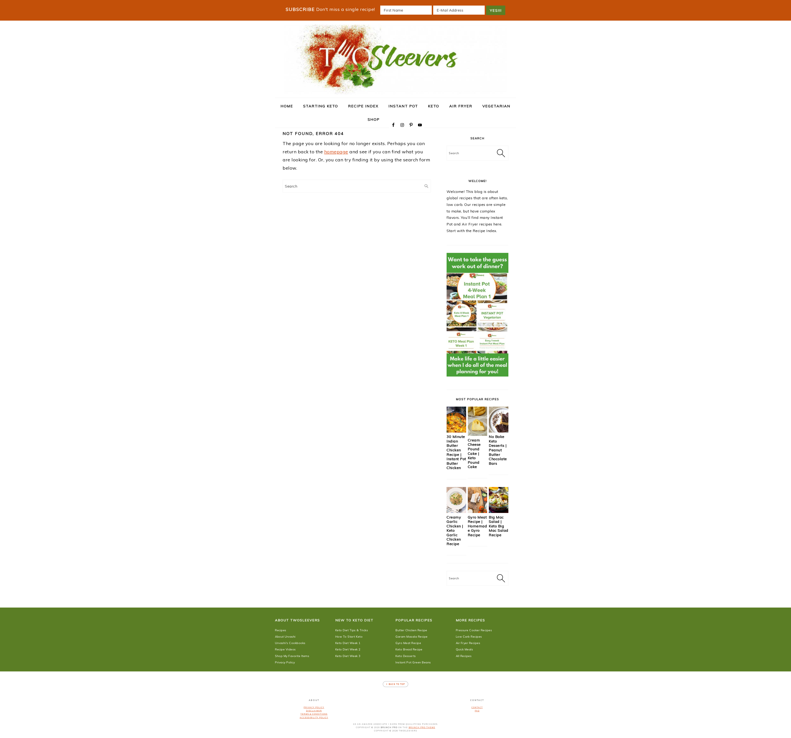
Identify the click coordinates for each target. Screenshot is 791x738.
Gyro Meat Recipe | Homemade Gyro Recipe (477, 526)
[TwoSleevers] (395, 92)
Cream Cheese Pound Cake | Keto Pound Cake (474, 453)
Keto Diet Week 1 (347, 643)
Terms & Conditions (314, 714)
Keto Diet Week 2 (347, 649)
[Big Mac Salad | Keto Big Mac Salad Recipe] (498, 511)
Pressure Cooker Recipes (474, 630)
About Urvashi (285, 636)
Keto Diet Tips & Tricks (351, 630)
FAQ (477, 711)
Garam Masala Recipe (412, 636)
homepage (336, 152)
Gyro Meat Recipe (408, 643)
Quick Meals (464, 649)
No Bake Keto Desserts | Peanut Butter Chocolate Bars (498, 450)
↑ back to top (395, 684)
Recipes (280, 630)
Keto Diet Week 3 (347, 656)
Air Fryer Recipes (468, 643)
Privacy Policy (285, 662)
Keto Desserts (406, 656)
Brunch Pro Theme (422, 727)
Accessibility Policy (314, 717)
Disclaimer (314, 711)
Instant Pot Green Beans (413, 662)
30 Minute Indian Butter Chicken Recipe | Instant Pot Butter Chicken (456, 452)
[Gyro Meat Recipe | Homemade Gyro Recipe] (477, 511)
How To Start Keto (349, 636)
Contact (477, 707)
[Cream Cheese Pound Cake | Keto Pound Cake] (477, 434)
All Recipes (464, 656)
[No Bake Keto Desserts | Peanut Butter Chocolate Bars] (498, 431)
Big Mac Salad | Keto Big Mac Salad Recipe (498, 526)
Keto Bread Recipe (409, 649)
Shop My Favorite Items (292, 656)
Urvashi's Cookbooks (290, 643)
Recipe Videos (285, 649)
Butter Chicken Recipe (411, 630)
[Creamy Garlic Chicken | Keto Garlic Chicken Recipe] (456, 511)
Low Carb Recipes (469, 636)
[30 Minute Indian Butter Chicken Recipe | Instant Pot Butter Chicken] (456, 431)
